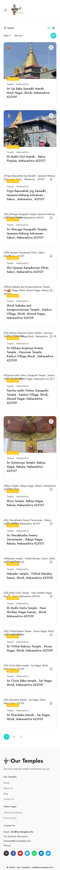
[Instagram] (6, 853)
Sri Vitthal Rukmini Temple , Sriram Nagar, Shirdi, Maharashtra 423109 (30, 648)
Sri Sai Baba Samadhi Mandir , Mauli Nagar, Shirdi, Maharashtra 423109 (28, 93)
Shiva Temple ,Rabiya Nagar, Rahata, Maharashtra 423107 (25, 503)
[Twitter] (48, 853)
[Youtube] (20, 853)
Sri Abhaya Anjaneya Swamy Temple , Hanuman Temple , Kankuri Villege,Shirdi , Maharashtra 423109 (30, 354)
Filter (6, 35)
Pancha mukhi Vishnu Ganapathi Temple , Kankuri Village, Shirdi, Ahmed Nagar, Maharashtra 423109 (27, 396)
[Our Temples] (18, 10)
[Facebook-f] (13, 853)
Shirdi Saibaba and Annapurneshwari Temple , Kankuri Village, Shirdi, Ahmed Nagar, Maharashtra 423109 (29, 311)
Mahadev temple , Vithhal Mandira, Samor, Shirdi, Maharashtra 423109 (30, 576)
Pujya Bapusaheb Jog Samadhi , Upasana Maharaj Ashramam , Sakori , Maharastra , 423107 (27, 195)
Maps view (53, 36)
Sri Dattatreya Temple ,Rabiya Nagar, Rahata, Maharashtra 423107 (26, 467)
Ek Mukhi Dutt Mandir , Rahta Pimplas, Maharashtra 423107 (26, 159)
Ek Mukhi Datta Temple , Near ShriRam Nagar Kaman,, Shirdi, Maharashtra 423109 (27, 612)
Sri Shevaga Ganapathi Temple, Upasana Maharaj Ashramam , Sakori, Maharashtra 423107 (27, 233)
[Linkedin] (41, 853)
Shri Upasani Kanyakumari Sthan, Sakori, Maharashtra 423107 (28, 270)
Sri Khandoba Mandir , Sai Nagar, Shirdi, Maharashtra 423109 (28, 717)
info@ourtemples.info (21, 832)
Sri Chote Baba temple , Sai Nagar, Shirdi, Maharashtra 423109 (29, 683)
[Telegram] (27, 853)
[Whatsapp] (34, 853)
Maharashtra (22, 84)
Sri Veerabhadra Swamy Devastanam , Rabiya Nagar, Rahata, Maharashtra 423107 (25, 539)
